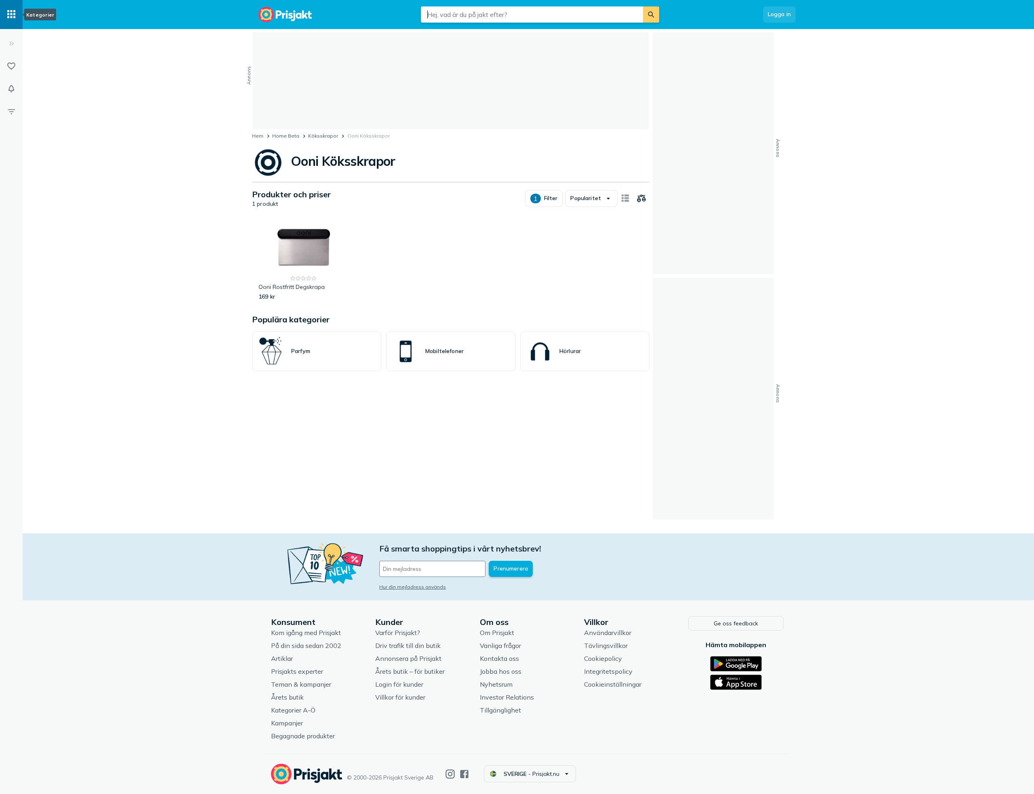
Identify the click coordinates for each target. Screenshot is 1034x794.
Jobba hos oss (500, 671)
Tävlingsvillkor (606, 645)
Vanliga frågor (500, 645)
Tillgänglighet (500, 710)
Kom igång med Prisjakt (306, 633)
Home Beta (285, 136)
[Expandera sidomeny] (11, 44)
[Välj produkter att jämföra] (641, 198)
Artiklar (282, 658)
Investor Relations (507, 697)
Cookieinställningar (612, 684)
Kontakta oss (499, 658)
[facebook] (464, 774)
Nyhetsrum (496, 684)
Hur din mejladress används (412, 587)
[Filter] (11, 111)
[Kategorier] (11, 14)
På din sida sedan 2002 (306, 645)
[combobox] (532, 14)
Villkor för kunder (400, 697)
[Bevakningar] (11, 89)
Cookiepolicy (603, 658)
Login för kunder (399, 684)
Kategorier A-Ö (293, 710)
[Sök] (651, 14)
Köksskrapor (323, 136)
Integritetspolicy (608, 671)
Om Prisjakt (497, 633)
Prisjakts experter (297, 671)
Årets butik (287, 697)
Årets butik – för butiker (410, 671)
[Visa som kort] (625, 198)
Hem (257, 136)
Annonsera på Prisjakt (408, 658)
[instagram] (450, 774)
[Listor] (11, 66)
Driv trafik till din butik (408, 645)
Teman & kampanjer (301, 684)
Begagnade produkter (303, 736)
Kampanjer (287, 723)
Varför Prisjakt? (397, 633)
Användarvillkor (607, 633)
